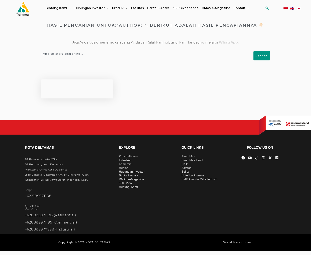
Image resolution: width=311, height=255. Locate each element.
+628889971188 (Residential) (50, 215)
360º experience (185, 8)
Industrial (125, 160)
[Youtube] (249, 157)
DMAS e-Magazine (216, 8)
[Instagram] (263, 157)
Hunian (123, 167)
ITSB (185, 164)
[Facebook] (243, 157)
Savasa (186, 167)
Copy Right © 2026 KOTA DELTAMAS (84, 242)
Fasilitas (137, 8)
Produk (118, 8)
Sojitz (185, 171)
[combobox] (147, 53)
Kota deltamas (128, 156)
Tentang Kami (56, 8)
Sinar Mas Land (192, 160)
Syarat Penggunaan (238, 242)
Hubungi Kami (128, 186)
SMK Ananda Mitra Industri (199, 179)
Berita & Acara (158, 8)
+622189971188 (38, 196)
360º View (125, 183)
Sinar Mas (188, 156)
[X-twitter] (270, 157)
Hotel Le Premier (193, 175)
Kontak (239, 8)
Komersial (125, 164)
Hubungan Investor (89, 8)
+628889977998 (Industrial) (50, 229)
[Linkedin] (277, 157)
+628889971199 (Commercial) (51, 222)
